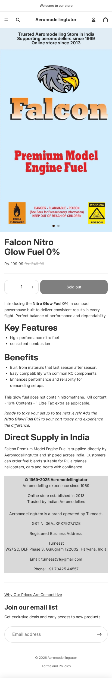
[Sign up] (99, 634)
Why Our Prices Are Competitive (33, 594)
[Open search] (18, 20)
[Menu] (6, 20)
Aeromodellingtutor (62, 658)
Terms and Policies (56, 666)
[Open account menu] (93, 20)
